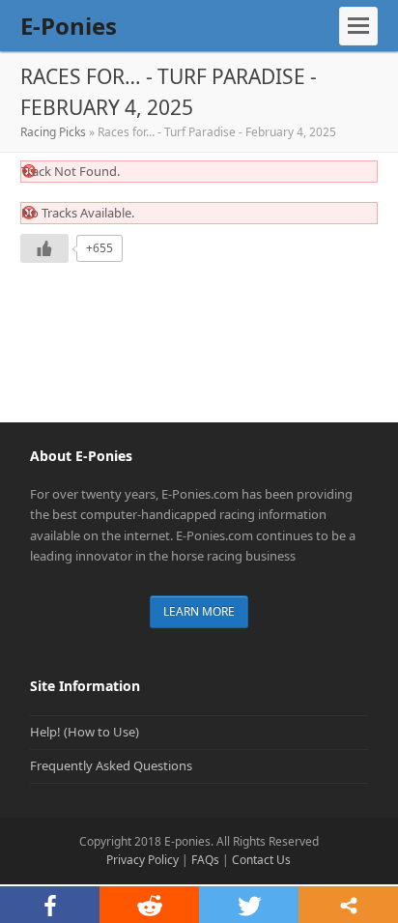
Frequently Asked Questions (111, 765)
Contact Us (261, 859)
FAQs (205, 859)
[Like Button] (44, 248)
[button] (358, 26)
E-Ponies (68, 26)
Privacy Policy (142, 859)
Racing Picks (53, 132)
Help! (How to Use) (84, 731)
